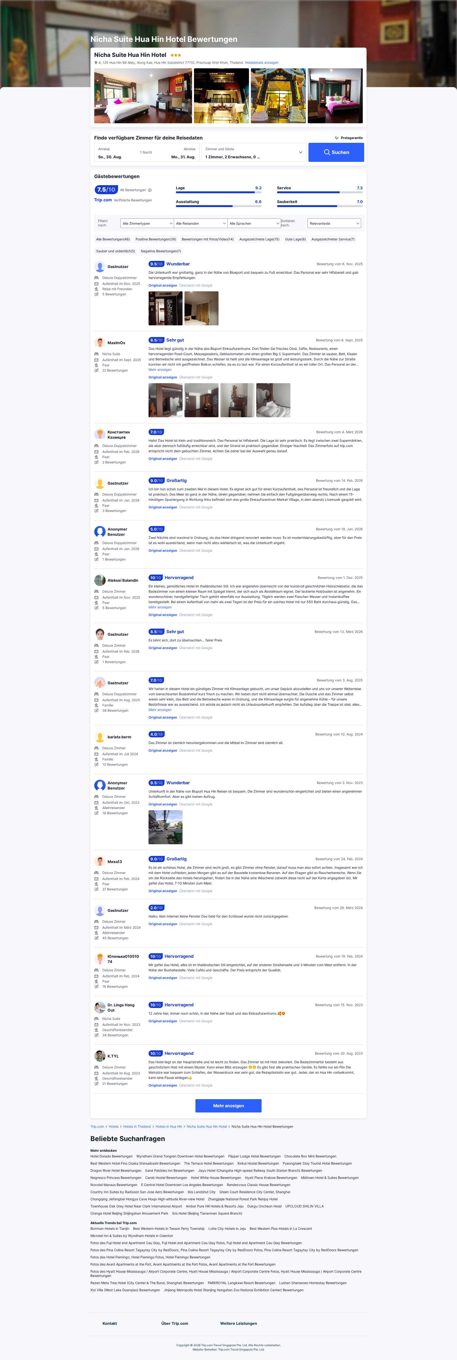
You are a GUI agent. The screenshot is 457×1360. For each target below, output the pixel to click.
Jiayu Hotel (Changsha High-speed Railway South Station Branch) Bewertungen (260, 1170)
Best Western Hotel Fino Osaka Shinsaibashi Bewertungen (135, 1163)
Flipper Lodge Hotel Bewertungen (254, 1156)
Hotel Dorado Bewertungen (111, 1156)
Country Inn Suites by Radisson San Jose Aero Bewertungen (137, 1192)
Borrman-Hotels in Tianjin (109, 1228)
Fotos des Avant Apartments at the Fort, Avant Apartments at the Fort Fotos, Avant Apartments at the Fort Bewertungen (182, 1264)
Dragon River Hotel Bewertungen (115, 1170)
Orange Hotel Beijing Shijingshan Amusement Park (129, 1213)
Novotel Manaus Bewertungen (113, 1185)
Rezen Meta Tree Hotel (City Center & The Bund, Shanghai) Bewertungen (147, 1283)
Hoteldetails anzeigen (261, 62)
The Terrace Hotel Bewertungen (208, 1163)
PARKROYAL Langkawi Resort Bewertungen (241, 1283)
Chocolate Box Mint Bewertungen (310, 1156)
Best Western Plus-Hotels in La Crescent (281, 1228)
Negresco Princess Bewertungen (115, 1178)
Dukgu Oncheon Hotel (264, 1206)
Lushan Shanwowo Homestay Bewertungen (313, 1283)
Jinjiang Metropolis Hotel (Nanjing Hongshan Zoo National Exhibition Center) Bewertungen (233, 1290)
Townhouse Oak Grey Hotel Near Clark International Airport (136, 1206)
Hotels (114, 1126)
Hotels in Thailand (137, 1126)
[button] (408, 8)
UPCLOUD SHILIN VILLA (304, 1206)
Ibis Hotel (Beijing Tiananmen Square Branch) (207, 1213)
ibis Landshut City (202, 1192)
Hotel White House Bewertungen (216, 1178)
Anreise (104, 149)
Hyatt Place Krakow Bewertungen (271, 1178)
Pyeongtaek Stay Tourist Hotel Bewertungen (317, 1163)
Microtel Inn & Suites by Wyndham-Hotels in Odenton (131, 1236)
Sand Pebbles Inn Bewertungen (169, 1170)
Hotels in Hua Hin (169, 1126)
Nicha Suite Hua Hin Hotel (207, 1126)
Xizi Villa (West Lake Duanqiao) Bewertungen (125, 1290)
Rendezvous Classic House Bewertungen (258, 1185)
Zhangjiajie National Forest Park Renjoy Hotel (243, 1199)
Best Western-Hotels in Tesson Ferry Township (169, 1228)
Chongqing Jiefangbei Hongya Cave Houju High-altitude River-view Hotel (147, 1199)
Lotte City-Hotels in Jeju (227, 1228)
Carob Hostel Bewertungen (166, 1178)
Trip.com (97, 1126)
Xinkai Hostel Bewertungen (258, 1163)
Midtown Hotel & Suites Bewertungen (330, 1178)
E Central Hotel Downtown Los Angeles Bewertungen (182, 1185)
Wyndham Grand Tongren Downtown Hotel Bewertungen (180, 1156)
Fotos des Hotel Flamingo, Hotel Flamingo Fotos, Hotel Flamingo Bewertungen (150, 1257)
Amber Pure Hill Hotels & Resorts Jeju (214, 1206)
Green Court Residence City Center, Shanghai (254, 1192)
